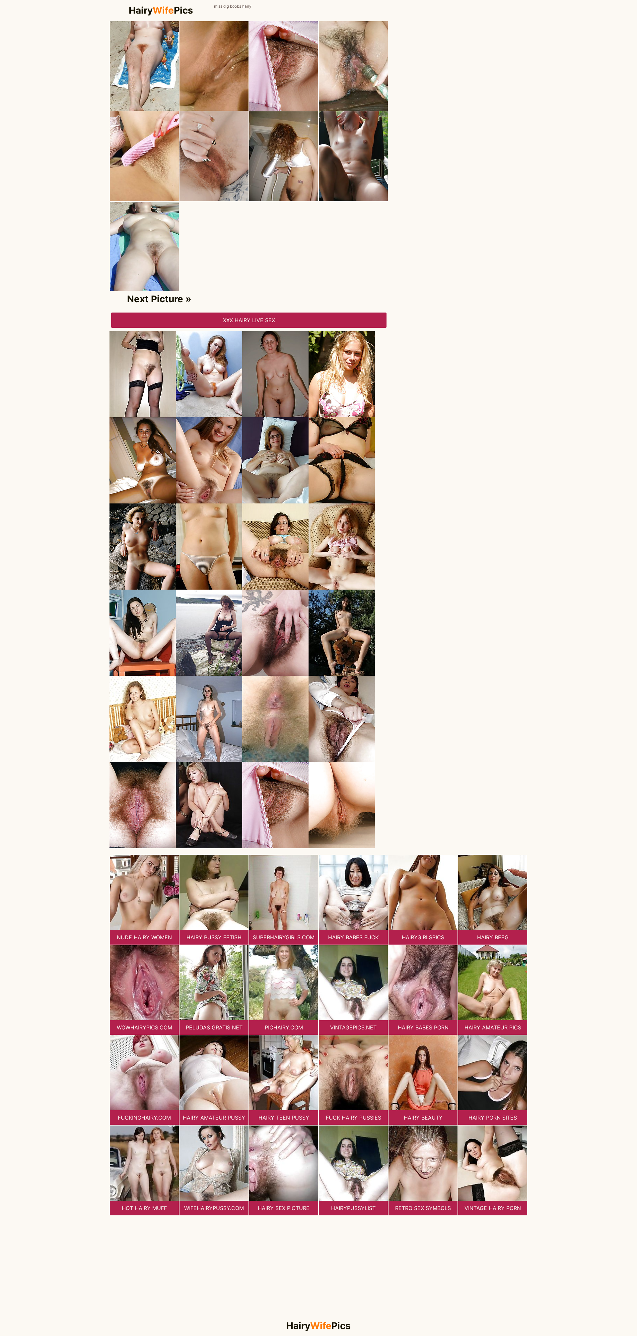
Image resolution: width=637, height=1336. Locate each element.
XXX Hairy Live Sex (249, 320)
